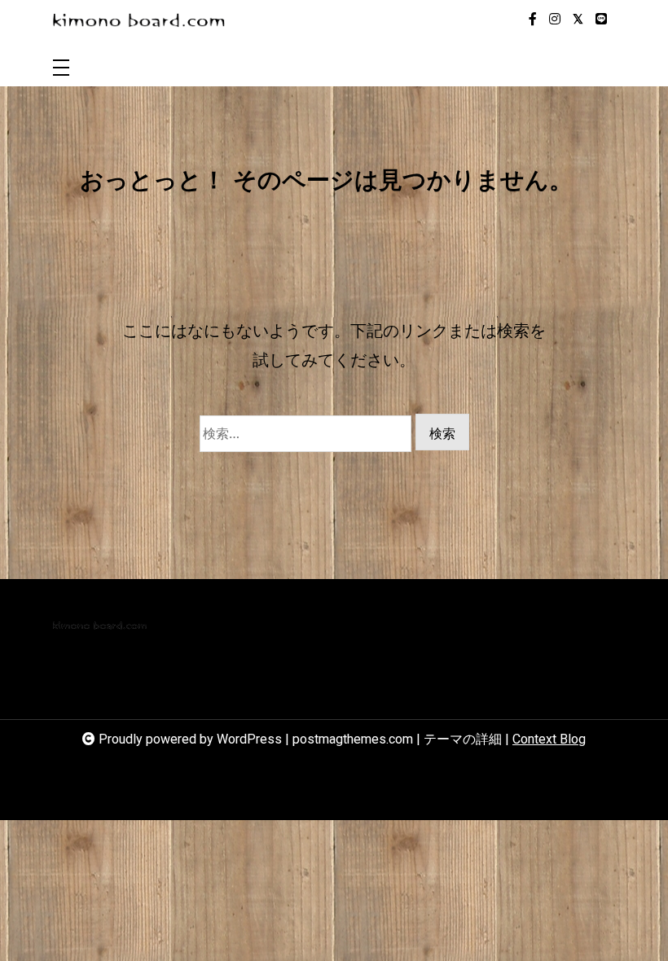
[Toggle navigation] (61, 68)
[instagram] (554, 19)
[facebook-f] (533, 19)
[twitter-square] (578, 19)
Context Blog (549, 739)
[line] (601, 19)
